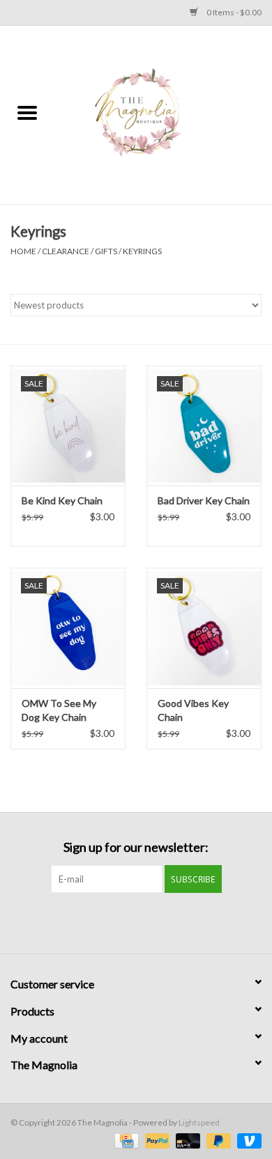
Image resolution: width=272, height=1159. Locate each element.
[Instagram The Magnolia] (148, 921)
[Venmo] (247, 1140)
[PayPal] (155, 1140)
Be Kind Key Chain (62, 500)
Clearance (65, 251)
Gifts (106, 251)
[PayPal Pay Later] (217, 1140)
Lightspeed (199, 1122)
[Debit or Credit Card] (186, 1140)
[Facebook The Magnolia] (124, 921)
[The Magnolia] (163, 114)
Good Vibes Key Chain (193, 710)
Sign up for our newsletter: (136, 847)
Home (23, 251)
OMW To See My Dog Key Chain (59, 710)
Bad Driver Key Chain (204, 500)
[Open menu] (27, 112)
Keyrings (142, 251)
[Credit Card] (124, 1140)
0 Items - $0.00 (233, 12)
